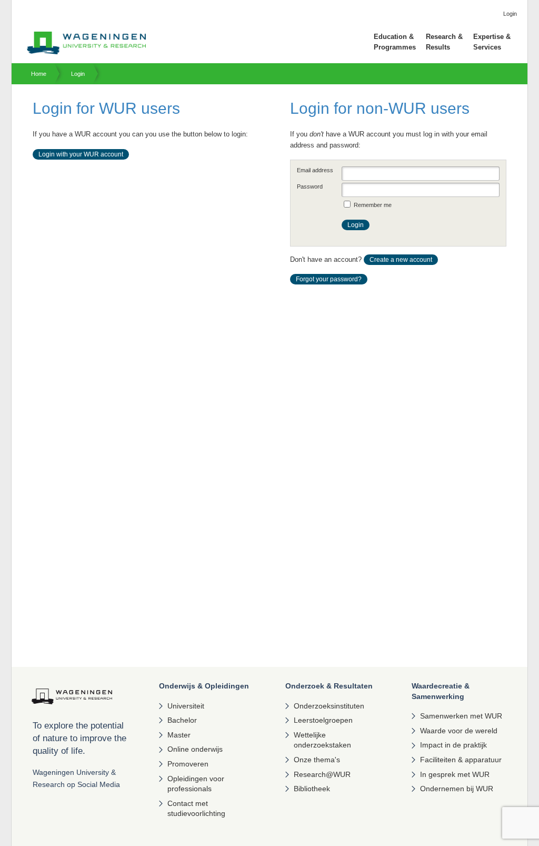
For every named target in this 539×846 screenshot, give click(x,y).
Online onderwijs (195, 749)
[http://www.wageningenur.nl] (86, 52)
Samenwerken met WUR (461, 716)
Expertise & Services (492, 42)
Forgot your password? (329, 279)
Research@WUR (322, 774)
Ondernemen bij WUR (456, 788)
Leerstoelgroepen (323, 720)
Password (310, 186)
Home (38, 74)
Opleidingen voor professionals (195, 783)
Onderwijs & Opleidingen (204, 686)
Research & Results (444, 42)
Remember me (373, 205)
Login (78, 74)
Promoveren (187, 764)
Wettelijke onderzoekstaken (322, 740)
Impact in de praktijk (453, 745)
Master (179, 735)
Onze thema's (317, 759)
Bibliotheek (312, 788)
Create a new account (401, 259)
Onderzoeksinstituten (329, 706)
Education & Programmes (395, 42)
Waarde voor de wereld (458, 730)
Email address (315, 170)
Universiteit (185, 706)
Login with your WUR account (80, 154)
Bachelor (182, 720)
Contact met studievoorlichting (196, 808)
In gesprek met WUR (455, 774)
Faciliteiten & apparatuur (461, 759)
